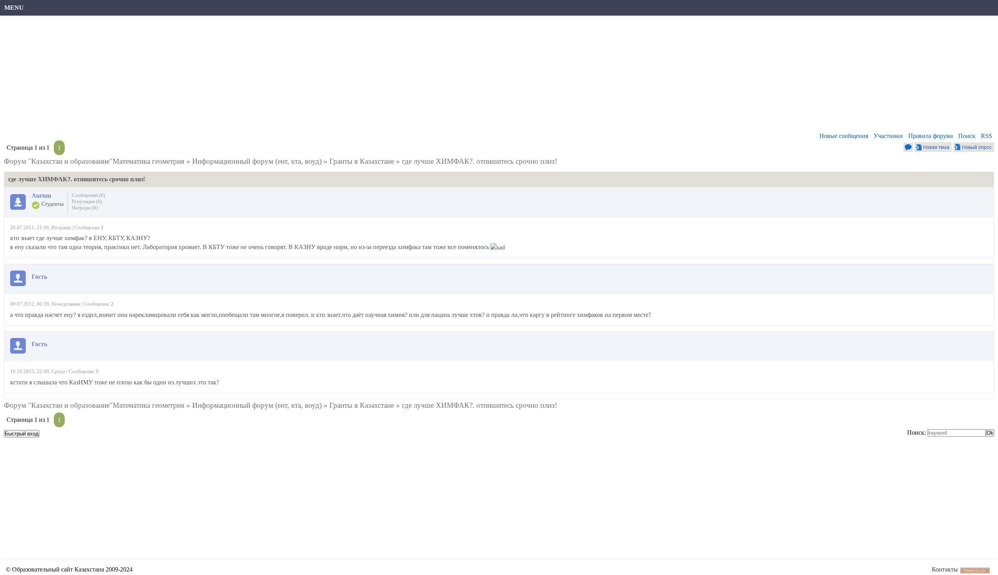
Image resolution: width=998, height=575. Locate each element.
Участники (888, 136)
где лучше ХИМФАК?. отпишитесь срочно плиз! (479, 161)
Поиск (966, 136)
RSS (986, 136)
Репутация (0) (87, 201)
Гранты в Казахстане (361, 161)
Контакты (945, 569)
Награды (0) (85, 208)
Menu (14, 7)
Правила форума (930, 136)
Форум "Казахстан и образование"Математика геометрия (94, 161)
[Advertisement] (240, 76)
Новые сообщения (843, 136)
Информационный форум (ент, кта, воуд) (257, 161)
